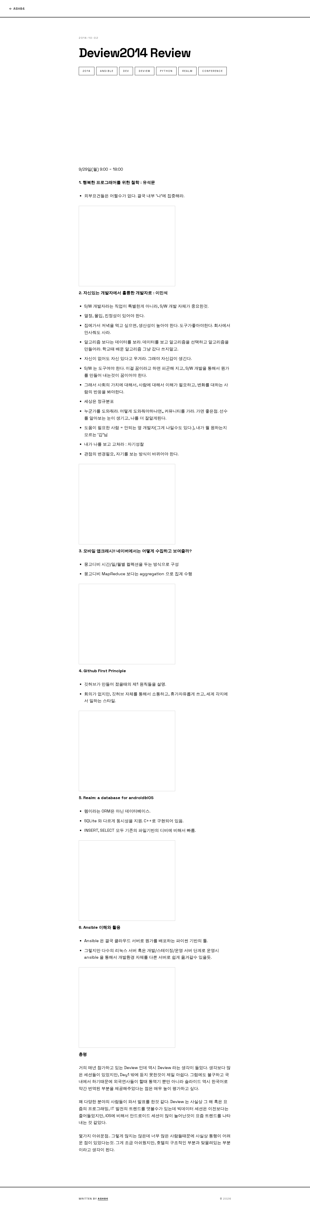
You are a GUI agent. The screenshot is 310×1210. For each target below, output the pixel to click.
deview (144, 71)
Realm (187, 71)
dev (126, 71)
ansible (106, 71)
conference (212, 71)
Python (166, 71)
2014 (87, 71)
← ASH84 (17, 9)
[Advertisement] (155, 120)
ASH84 (103, 1198)
